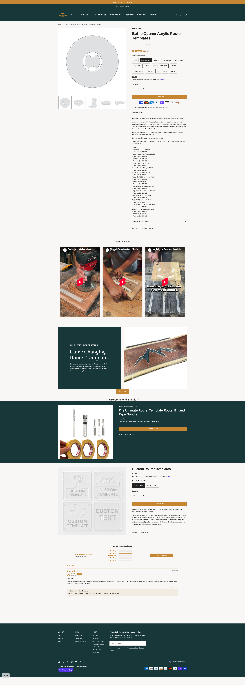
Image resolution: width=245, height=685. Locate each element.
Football (146, 65)
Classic (156, 60)
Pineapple (150, 71)
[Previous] (63, 62)
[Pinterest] (67, 661)
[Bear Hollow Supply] (62, 14)
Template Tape (154, 122)
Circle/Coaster (145, 60)
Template (136, 29)
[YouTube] (76, 661)
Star (158, 71)
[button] (186, 15)
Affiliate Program (80, 641)
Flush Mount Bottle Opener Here (151, 129)
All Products (70, 24)
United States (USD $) (178, 661)
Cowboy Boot (179, 60)
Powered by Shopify (81, 666)
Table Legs (95, 638)
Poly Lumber (96, 647)
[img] (71, 571)
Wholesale (78, 638)
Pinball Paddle (138, 71)
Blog (59, 641)
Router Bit (142, 124)
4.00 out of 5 (88, 554)
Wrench (173, 71)
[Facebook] (63, 661)
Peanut (173, 65)
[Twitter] (59, 661)
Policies (60, 638)
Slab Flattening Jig (98, 641)
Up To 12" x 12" (138, 485)
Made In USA (96, 650)
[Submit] (143, 643)
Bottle (135, 60)
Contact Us (78, 635)
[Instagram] (72, 661)
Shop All (95, 635)
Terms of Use (133, 648)
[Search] (177, 15)
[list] (92, 62)
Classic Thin (167, 60)
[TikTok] (80, 661)
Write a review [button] (162, 555)
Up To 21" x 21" (152, 485)
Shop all (122, 391)
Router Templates (98, 644)
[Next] (122, 62)
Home (60, 24)
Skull (165, 71)
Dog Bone (137, 65)
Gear (154, 65)
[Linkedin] (84, 661)
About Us (61, 635)
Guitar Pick (163, 65)
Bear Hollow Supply (128, 406)
